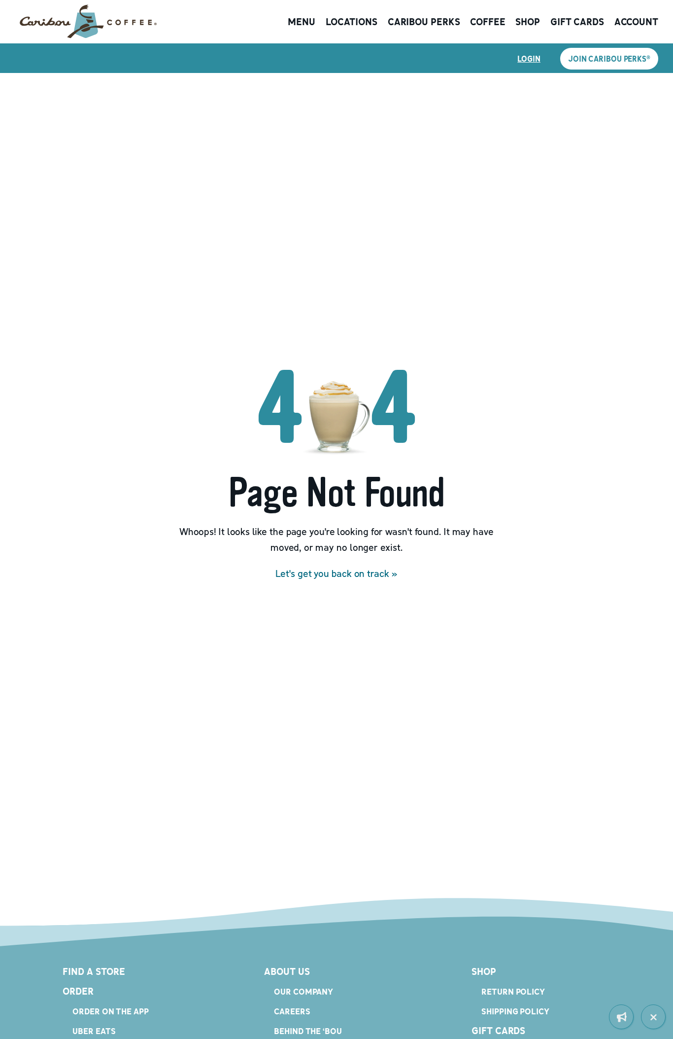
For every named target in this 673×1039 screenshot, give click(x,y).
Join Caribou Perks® (609, 59)
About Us (286, 971)
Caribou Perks (424, 22)
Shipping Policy (515, 1011)
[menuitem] (621, 1016)
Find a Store (94, 971)
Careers (292, 1011)
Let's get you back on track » (336, 573)
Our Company (303, 991)
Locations (351, 22)
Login (528, 59)
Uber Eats (93, 1031)
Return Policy (513, 991)
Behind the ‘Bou (308, 1031)
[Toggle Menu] (653, 1016)
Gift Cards (577, 22)
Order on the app (110, 1011)
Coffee (487, 22)
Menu (301, 22)
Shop (527, 22)
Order (78, 991)
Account (636, 22)
